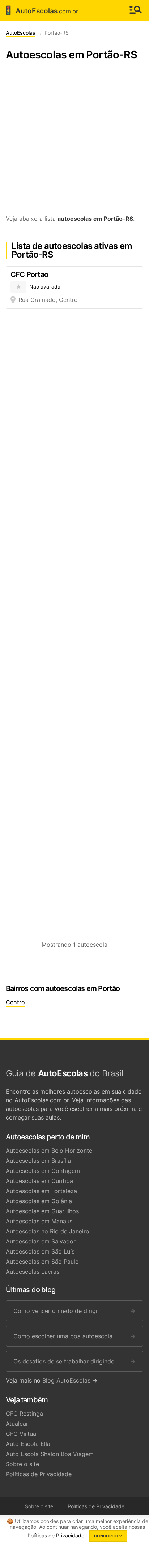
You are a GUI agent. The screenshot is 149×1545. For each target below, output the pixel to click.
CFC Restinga (24, 1413)
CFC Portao (29, 274)
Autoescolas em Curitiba (39, 1180)
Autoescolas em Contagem (43, 1170)
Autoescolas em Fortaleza (41, 1191)
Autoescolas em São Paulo (42, 1261)
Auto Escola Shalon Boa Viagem (50, 1453)
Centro (15, 1002)
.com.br (40, 10)
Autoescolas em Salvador (41, 1241)
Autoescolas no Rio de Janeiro (47, 1231)
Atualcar (17, 1423)
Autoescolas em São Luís (40, 1251)
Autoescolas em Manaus (39, 1221)
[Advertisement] (74, 141)
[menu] (135, 10)
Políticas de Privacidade (39, 1474)
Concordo (106, 1536)
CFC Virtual (22, 1433)
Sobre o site (22, 1464)
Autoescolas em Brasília (38, 1160)
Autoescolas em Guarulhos (42, 1211)
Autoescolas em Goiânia (39, 1201)
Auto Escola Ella (28, 1443)
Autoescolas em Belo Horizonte (49, 1150)
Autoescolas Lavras (32, 1271)
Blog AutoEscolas (66, 1380)
